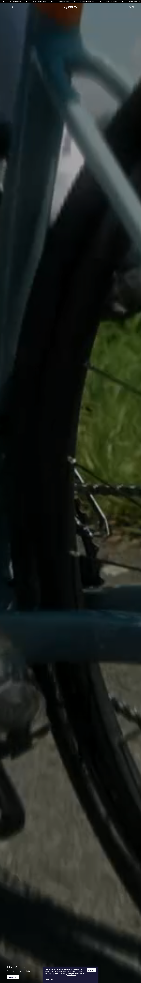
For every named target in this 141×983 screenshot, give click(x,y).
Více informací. (71, 975)
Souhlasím (91, 970)
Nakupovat (13, 977)
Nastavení (49, 979)
